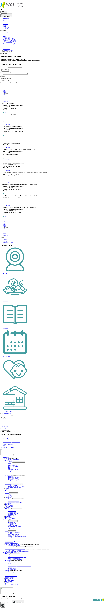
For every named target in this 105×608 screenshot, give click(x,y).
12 (4, 99)
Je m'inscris (2, 436)
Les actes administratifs (12, 465)
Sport (6, 531)
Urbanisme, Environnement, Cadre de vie (6, 27)
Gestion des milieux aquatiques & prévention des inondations (19, 566)
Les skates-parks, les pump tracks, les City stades (17, 536)
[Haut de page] (2, 605)
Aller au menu (3, 1)
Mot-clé (1, 75)
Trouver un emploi (6, 37)
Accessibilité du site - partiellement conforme (11, 442)
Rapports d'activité (11, 481)
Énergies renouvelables (12, 562)
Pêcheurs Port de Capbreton (10, 577)
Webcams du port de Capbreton (11, 583)
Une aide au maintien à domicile (9, 39)
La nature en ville (11, 572)
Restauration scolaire (12, 511)
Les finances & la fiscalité (13, 469)
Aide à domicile (8, 498)
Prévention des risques (12, 569)
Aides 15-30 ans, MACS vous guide (15, 480)
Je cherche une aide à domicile (13, 499)
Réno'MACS (10, 561)
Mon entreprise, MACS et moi (13, 479)
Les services (10, 467)
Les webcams (8, 490)
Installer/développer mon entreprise (9, 40)
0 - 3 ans (9, 494)
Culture (6, 521)
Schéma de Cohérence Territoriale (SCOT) (16, 554)
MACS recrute (10, 474)
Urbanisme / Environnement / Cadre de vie (11, 552)
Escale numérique (8, 517)
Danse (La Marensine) (12, 523)
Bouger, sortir (5, 32)
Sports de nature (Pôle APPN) (13, 535)
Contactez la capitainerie (10, 585)
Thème (1, 73)
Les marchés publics (12, 470)
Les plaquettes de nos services (13, 477)
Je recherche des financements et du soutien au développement (17, 551)
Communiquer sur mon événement (9, 41)
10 (4, 96)
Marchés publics (6, 438)
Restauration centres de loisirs (13, 513)
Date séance (2, 72)
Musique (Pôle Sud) (11, 522)
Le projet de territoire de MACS (14, 459)
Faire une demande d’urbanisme (14, 558)
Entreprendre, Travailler (5, 25)
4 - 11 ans (9, 495)
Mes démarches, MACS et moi (11, 518)
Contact (4, 445)
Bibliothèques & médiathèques (14, 525)
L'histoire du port (8, 581)
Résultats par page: (4, 80)
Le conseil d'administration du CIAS (15, 466)
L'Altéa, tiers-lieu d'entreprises (13, 547)
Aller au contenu (9, 1)
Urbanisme (7, 553)
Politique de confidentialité (8, 444)
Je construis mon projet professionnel (12, 541)
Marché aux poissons (9, 578)
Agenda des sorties (9, 538)
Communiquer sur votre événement (14, 487)
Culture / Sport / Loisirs (7, 519)
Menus (9, 509)
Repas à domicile (11, 515)
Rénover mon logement (7, 42)
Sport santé (10, 537)
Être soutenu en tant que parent (9, 38)
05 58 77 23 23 (3, 428)
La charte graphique (11, 472)
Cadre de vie (7, 570)
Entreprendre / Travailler (7, 539)
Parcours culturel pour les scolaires (14, 529)
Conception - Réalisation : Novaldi (7, 447)
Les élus (9, 463)
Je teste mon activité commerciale (11, 543)
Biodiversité (10, 567)
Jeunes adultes (8, 497)
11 (4, 97)
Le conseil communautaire (13, 464)
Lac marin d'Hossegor (12, 568)
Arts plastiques (10, 524)
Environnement (8, 560)
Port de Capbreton (6, 574)
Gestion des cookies (7, 443)
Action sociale (8, 503)
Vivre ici (7, 458)
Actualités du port (8, 582)
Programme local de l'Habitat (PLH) (15, 556)
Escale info (7, 516)
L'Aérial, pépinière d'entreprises (14, 545)
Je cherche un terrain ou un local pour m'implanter (15, 549)
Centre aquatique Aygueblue (13, 534)
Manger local (5, 34)
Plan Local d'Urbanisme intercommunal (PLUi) (17, 557)
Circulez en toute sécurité (12, 573)
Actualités (7, 488)
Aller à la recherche (16, 1)
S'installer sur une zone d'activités (14, 550)
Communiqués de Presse (12, 482)
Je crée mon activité (9, 542)
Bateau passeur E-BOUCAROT (11, 584)
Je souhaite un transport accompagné (15, 502)
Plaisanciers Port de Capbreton (11, 576)
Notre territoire (6, 18)
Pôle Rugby (10, 533)
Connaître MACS (8, 461)
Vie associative (8, 484)
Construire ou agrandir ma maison (9, 43)
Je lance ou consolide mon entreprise (12, 544)
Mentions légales (6, 439)
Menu (6, 12)
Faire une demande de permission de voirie (16, 559)
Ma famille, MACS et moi (13, 478)
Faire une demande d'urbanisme (9, 44)
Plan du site (5, 440)
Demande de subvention (12, 485)
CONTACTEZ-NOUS (4, 426)
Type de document (4, 66)
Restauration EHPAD (12, 514)
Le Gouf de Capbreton (9, 580)
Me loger (4, 36)
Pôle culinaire (8, 508)
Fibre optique (7, 504)
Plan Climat (10, 563)
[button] (102, 599)
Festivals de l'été (11, 528)
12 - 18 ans (10, 496)
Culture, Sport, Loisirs (4, 21)
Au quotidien (5, 19)
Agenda (6, 489)
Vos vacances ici (8, 460)
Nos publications (8, 475)
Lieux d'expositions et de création (14, 526)
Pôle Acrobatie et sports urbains (14, 532)
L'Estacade (7, 579)
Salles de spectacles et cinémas (14, 527)
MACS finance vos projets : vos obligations (16, 486)
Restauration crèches (12, 512)
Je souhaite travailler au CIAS (13, 501)
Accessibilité (7, 507)
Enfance (7, 493)
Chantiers (9, 571)
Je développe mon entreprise (10, 546)
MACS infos (10, 476)
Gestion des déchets (9, 505)
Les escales (10, 468)
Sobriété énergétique (12, 564)
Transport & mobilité (9, 506)
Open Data (10, 471)
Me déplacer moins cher (7, 33)
